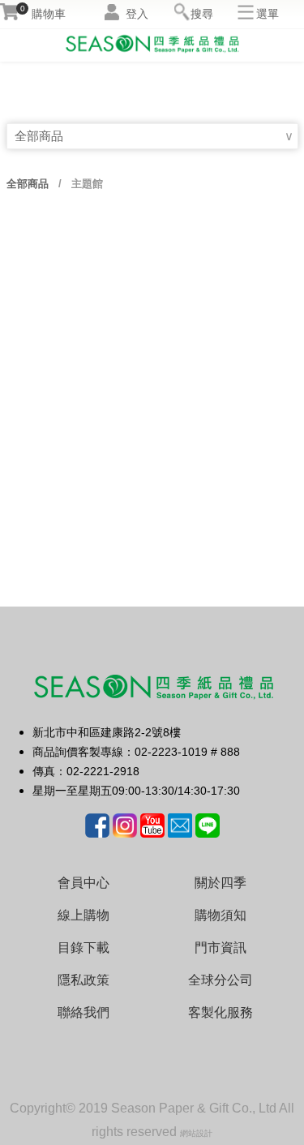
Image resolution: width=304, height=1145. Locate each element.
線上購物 (83, 915)
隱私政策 (83, 980)
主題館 (85, 184)
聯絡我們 (83, 1012)
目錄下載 (83, 947)
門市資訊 (220, 947)
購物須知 (220, 915)
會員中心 (83, 883)
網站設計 (196, 1133)
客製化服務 (220, 1012)
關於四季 (220, 883)
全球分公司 (220, 980)
